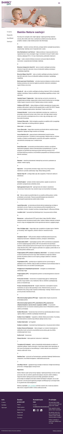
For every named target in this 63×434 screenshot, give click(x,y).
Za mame (19, 417)
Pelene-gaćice (20, 407)
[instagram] (38, 410)
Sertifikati (10, 38)
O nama (9, 32)
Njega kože (20, 412)
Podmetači (20, 415)
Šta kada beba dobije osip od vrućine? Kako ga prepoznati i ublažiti (55, 404)
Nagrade (9, 35)
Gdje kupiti (4, 407)
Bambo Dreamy (21, 410)
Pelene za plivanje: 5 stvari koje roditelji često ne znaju (55, 421)
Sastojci (9, 41)
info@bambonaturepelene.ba (41, 406)
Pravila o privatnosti (57, 430)
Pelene (19, 404)
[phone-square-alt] (41, 410)
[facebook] (34, 410)
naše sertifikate (32, 385)
